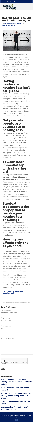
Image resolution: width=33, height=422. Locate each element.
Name (6, 310)
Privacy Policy (5, 415)
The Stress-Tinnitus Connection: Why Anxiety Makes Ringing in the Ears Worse (16, 395)
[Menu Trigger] (28, 6)
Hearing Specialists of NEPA (12, 23)
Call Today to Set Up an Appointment (13, 292)
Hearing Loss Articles (8, 25)
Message (4, 336)
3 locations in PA (11, 1)
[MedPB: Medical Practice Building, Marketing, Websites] (20, 415)
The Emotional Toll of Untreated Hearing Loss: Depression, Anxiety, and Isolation (16, 381)
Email (5, 318)
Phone (6, 326)
